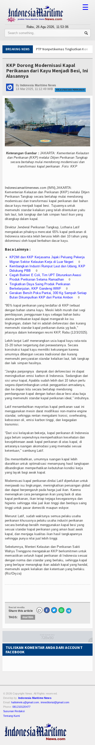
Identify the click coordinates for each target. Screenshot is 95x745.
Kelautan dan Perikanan (70, 90)
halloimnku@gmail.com (25, 702)
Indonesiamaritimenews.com (25, 188)
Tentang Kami (11, 715)
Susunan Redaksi (14, 711)
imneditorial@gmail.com (55, 702)
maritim (27, 617)
